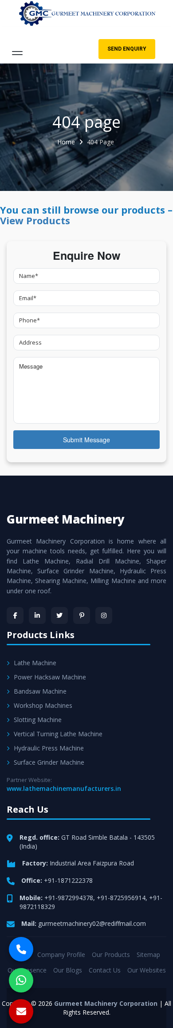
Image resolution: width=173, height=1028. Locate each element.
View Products (35, 220)
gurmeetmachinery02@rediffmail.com (92, 923)
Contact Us (105, 970)
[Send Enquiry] (21, 1011)
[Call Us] (21, 949)
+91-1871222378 (68, 880)
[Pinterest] (81, 615)
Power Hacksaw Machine (50, 677)
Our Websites (146, 970)
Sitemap (148, 954)
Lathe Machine (35, 663)
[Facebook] (15, 615)
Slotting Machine (38, 719)
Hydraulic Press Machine (49, 748)
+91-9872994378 (68, 897)
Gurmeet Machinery (66, 519)
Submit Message (86, 439)
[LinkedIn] (37, 615)
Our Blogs (67, 970)
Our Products (111, 954)
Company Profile (61, 954)
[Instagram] (103, 615)
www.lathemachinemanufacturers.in (64, 788)
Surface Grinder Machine (49, 762)
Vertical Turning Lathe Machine (58, 734)
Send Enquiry (126, 49)
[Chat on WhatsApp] (21, 980)
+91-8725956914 (121, 897)
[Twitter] (59, 615)
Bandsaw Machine (40, 691)
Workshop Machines (43, 705)
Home (66, 142)
